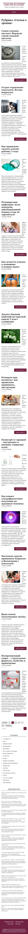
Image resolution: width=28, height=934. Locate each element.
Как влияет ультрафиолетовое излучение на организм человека (12, 500)
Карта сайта (10, 923)
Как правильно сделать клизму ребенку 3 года (10, 149)
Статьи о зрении (6, 40)
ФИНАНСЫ (6, 780)
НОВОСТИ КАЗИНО (8, 761)
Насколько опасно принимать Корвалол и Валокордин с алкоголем (13, 560)
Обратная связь (19, 921)
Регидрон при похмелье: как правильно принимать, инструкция (9, 382)
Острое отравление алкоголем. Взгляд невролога (12, 90)
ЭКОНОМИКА (7, 782)
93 (3, 725)
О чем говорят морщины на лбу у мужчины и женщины (12, 852)
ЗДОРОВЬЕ (6, 749)
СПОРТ (5, 775)
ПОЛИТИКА (6, 770)
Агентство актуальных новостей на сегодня (14, 3)
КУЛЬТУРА (6, 756)
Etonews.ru (5, 929)
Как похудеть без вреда (10, 751)
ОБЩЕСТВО (6, 766)
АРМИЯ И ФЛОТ (7, 744)
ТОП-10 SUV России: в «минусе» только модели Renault (12, 859)
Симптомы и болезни (9, 773)
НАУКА (5, 758)
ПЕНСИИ (5, 768)
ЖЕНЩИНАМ (6, 746)
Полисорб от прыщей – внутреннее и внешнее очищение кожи (13, 443)
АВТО (4, 741)
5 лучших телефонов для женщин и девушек (10, 884)
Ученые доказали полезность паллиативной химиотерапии (13, 897)
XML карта (18, 923)
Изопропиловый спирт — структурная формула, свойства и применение (13, 659)
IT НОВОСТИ (6, 739)
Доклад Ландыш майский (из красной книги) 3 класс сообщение (13, 318)
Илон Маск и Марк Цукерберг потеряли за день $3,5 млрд (13, 818)
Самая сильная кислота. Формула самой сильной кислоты (11, 34)
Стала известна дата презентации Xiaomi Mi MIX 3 (12, 890)
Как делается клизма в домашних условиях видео (13, 264)
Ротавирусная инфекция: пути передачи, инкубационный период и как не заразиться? (10, 208)
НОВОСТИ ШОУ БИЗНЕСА (10, 763)
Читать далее (20, 80)
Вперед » (8, 725)
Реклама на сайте (9, 921)
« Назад (4, 722)
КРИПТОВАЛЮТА (8, 753)
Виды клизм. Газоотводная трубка (13, 615)
